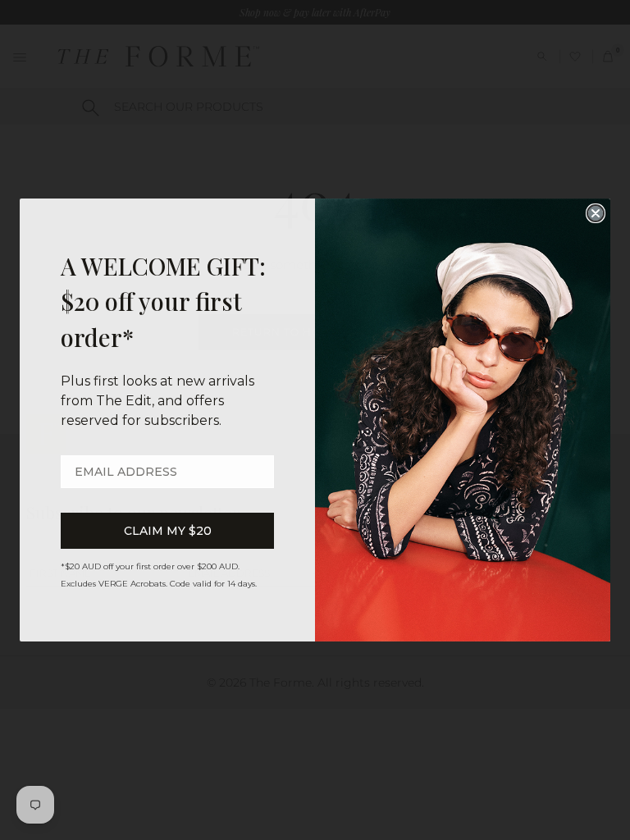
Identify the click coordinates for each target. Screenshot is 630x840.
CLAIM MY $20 (168, 530)
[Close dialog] (595, 213)
